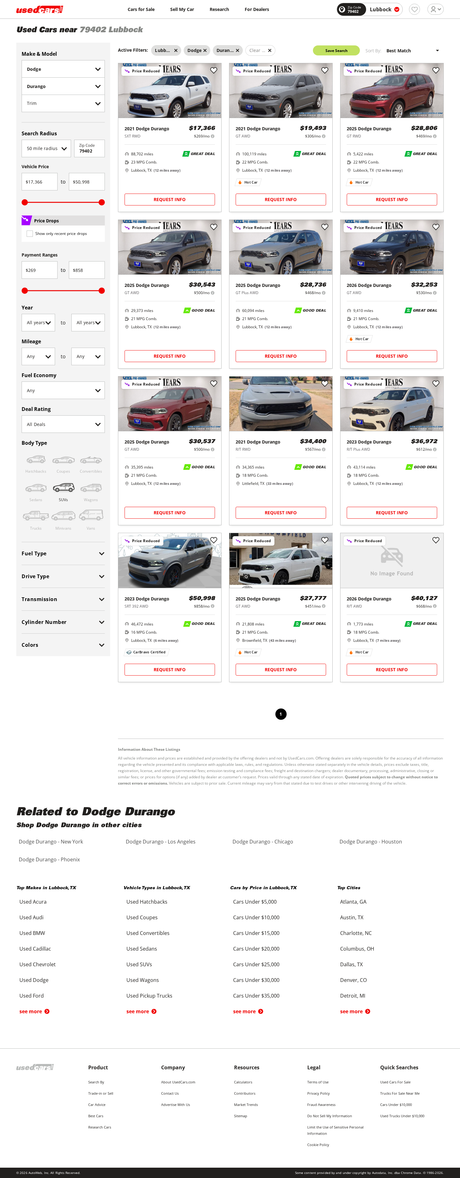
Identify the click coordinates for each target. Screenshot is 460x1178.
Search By (96, 1082)
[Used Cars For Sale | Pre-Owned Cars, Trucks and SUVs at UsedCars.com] (39, 9)
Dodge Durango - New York (51, 841)
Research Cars (99, 1127)
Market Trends (246, 1104)
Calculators (243, 1082)
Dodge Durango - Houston (371, 841)
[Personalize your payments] (212, 136)
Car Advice (96, 1104)
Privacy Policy (318, 1093)
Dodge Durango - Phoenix (49, 859)
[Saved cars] (414, 9)
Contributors (244, 1093)
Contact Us (170, 1093)
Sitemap (240, 1115)
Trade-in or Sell (100, 1093)
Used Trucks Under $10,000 (402, 1115)
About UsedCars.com (178, 1082)
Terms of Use (318, 1082)
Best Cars (95, 1115)
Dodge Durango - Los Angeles (161, 841)
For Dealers (257, 9)
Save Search (336, 50)
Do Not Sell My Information (329, 1115)
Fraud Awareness (321, 1104)
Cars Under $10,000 (396, 1104)
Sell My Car (182, 9)
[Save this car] (213, 71)
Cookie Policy (318, 1144)
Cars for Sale (141, 9)
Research (219, 9)
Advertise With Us (175, 1104)
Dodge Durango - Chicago (263, 841)
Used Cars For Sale (395, 1082)
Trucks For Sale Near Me (400, 1093)
